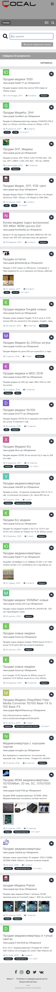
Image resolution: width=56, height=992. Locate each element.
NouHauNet (20, 229)
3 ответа (30, 202)
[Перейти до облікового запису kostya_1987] (6, 366)
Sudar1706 (20, 790)
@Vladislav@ (21, 263)
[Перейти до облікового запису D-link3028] (6, 929)
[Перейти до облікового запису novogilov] (6, 736)
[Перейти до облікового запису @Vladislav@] (6, 252)
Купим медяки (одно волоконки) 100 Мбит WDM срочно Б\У (26, 224)
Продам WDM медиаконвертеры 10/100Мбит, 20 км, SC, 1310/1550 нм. (27, 783)
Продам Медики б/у (17, 446)
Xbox (17, 450)
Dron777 (19, 413)
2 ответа (28, 865)
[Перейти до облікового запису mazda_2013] (6, 593)
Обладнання (34, 83)
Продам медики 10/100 (19, 410)
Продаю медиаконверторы (22, 848)
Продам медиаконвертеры (21, 553)
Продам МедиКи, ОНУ (18, 112)
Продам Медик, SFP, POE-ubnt (24, 186)
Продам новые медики (19, 633)
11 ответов (31, 828)
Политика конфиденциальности (31, 979)
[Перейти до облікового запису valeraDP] (6, 476)
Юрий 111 (19, 83)
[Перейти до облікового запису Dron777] (6, 403)
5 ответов (30, 389)
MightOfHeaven (22, 710)
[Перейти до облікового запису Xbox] (6, 440)
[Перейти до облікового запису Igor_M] (6, 179)
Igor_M (18, 189)
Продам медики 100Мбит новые (25, 600)
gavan (18, 153)
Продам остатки (14, 259)
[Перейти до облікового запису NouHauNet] (6, 216)
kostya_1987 (21, 377)
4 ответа (32, 95)
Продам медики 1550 (18, 79)
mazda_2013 (21, 603)
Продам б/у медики (16, 520)
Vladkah (19, 852)
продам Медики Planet (19, 885)
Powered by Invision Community (28, 988)
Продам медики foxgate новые (24, 309)
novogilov (19, 750)
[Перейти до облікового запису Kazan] (6, 302)
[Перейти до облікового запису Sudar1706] (6, 773)
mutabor (19, 346)
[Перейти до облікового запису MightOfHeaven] (6, 693)
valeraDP (19, 487)
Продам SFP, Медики (18, 149)
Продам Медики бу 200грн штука (26, 342)
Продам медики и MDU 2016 (23, 373)
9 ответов (29, 763)
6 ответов (32, 165)
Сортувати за (46, 63)
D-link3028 (20, 942)
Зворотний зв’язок (28, 982)
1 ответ (28, 356)
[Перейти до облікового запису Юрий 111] (6, 72)
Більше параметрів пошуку (38, 44)
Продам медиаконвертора (21, 483)
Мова (9, 979)
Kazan (18, 313)
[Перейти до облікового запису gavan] (6, 142)
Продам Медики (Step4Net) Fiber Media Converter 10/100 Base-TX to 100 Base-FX (27, 703)
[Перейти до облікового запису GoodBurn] (6, 105)
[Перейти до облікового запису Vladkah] (6, 842)
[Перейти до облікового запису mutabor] (6, 336)
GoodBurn (19, 116)
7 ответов (30, 915)
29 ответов (31, 463)
